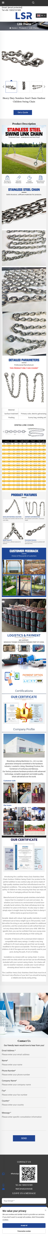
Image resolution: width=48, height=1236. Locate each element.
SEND (24, 1138)
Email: (12, 7)
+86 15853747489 (25, 1185)
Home (14, 28)
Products (23, 28)
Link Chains (34, 28)
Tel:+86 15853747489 (11, 10)
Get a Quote (23, 112)
